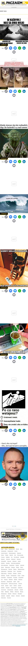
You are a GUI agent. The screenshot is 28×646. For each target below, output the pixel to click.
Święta (15, 585)
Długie (6, 555)
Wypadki (20, 593)
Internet (9, 561)
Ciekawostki (10, 551)
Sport (11, 585)
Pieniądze (19, 571)
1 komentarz (4, 44)
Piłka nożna (3, 573)
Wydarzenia (4, 593)
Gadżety (8, 557)
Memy (2, 567)
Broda (17, 549)
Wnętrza (17, 591)
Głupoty (3, 559)
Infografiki (3, 561)
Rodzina (20, 579)
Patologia (10, 571)
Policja (19, 573)
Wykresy (14, 593)
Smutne (20, 583)
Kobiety (3, 563)
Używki (21, 589)
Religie (15, 579)
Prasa (23, 575)
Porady (7, 575)
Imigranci (13, 559)
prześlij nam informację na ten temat (19, 624)
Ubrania (16, 589)
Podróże (10, 573)
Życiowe (9, 597)
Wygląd (9, 593)
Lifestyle (22, 565)
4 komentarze (4, 287)
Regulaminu (18, 625)
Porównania (13, 575)
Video (2, 591)
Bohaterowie (12, 549)
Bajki (2, 549)
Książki (17, 565)
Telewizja (20, 587)
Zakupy (13, 595)
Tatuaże (7, 587)
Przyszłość (20, 577)
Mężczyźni (7, 567)
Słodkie (2, 587)
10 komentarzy (3, 480)
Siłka (18, 581)
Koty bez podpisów (15, 563)
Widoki (11, 591)
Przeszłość (9, 577)
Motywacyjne (4, 569)
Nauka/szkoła (21, 569)
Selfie (14, 581)
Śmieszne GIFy (4, 583)
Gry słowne (16, 557)
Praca (19, 575)
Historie (8, 559)
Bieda (6, 549)
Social (2, 585)
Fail (15, 555)
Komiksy (8, 563)
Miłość (17, 567)
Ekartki (11, 555)
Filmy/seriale (20, 555)
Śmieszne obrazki (13, 583)
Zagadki (8, 595)
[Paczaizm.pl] (14, 3)
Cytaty (15, 551)
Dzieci (2, 555)
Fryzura (3, 557)
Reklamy (11, 579)
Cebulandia (3, 551)
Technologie (14, 587)
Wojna (21, 591)
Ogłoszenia (3, 571)
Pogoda (14, 573)
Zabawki (3, 595)
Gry (12, 557)
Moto (21, 567)
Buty (21, 549)
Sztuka (19, 585)
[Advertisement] (14, 510)
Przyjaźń (15, 577)
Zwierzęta (3, 597)
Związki (23, 595)
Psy (2, 579)
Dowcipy (19, 553)
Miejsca (13, 567)
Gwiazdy (22, 557)
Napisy (15, 569)
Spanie (6, 585)
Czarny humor (4, 553)
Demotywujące (12, 553)
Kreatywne (11, 565)
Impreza (19, 559)
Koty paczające (4, 565)
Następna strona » (14, 529)
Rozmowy (3, 581)
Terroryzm (3, 589)
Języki (19, 561)
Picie (14, 571)
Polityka (3, 575)
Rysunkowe (9, 581)
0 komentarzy (4, 158)
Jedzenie (14, 561)
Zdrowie (18, 595)
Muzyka (10, 569)
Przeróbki (3, 577)
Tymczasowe (10, 589)
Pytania (5, 579)
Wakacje (7, 591)
